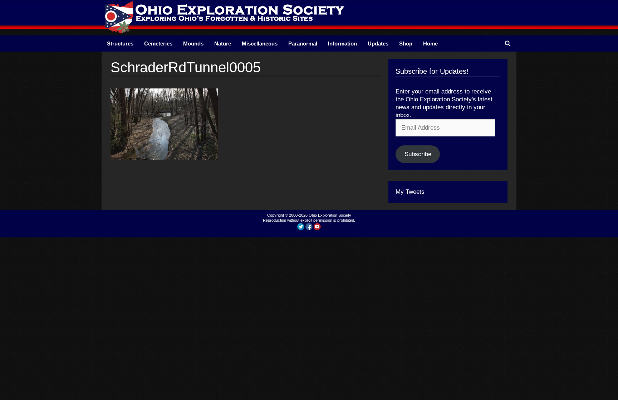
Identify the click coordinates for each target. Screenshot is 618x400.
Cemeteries (158, 43)
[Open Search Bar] (507, 43)
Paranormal (302, 43)
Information (342, 43)
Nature (222, 43)
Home (430, 43)
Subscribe (417, 154)
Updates (378, 43)
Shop (405, 43)
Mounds (193, 43)
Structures (120, 43)
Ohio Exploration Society (330, 215)
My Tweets (410, 191)
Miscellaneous (260, 43)
